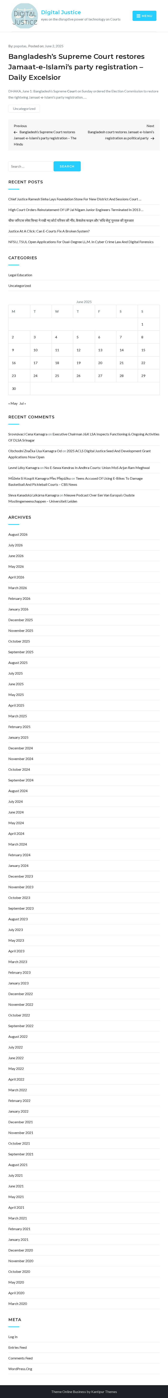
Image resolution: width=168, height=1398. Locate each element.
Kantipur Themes (104, 1391)
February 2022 (19, 1100)
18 (57, 363)
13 (100, 350)
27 (100, 375)
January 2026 (18, 609)
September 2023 (20, 908)
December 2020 (20, 1250)
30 (14, 388)
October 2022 (19, 1015)
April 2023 (16, 951)
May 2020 (16, 1282)
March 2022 (17, 1090)
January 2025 (18, 737)
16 (14, 363)
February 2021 (19, 1229)
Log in (13, 1337)
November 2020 (20, 1261)
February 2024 (19, 855)
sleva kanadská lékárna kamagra (33, 495)
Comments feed (20, 1358)
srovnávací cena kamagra (27, 434)
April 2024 (16, 833)
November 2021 (20, 1132)
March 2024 (17, 844)
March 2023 (17, 962)
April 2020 (16, 1293)
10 (35, 350)
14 (122, 350)
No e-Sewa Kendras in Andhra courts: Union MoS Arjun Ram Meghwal (97, 467)
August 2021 (18, 1165)
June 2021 (16, 1186)
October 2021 (19, 1143)
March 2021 (17, 1218)
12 (78, 350)
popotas (20, 46)
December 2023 (20, 876)
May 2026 (16, 566)
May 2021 (16, 1197)
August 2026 (18, 534)
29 (143, 375)
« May (13, 403)
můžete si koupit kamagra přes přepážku (39, 478)
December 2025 (20, 620)
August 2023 (18, 919)
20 (100, 363)
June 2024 (16, 812)
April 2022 (16, 1079)
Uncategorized (24, 108)
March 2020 (17, 1303)
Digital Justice (61, 12)
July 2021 (15, 1175)
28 (122, 375)
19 (78, 363)
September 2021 (20, 1154)
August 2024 (18, 791)
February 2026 (19, 598)
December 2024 (20, 748)
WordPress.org (20, 1369)
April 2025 (16, 705)
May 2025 (16, 694)
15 (143, 350)
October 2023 (19, 897)
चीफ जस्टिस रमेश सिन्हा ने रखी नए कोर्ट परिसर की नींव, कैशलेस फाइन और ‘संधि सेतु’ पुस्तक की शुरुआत (71, 220)
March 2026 (17, 588)
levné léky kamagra (23, 467)
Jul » (22, 403)
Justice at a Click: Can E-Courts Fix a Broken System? (49, 231)
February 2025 (19, 727)
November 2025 (20, 630)
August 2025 (18, 662)
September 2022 (20, 1026)
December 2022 (20, 994)
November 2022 (20, 1004)
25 (57, 375)
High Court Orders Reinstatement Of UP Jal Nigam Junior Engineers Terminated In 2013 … (76, 210)
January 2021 (18, 1239)
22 (143, 363)
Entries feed (17, 1347)
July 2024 (15, 801)
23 (14, 375)
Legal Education (20, 275)
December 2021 (20, 1122)
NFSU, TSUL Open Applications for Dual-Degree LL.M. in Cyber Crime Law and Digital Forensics (81, 242)
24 (35, 375)
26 (78, 375)
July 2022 (15, 1047)
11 (57, 350)
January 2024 (18, 865)
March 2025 (17, 716)
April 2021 (16, 1207)
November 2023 (20, 887)
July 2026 (15, 545)
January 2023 (18, 983)
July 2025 (15, 673)
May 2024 (16, 823)
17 (35, 363)
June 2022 (16, 1058)
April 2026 (16, 577)
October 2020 (19, 1271)
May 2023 (16, 940)
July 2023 (15, 929)
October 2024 (19, 769)
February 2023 (19, 972)
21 (122, 363)
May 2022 (16, 1068)
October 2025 (19, 641)
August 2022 (18, 1036)
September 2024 (20, 780)
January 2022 (18, 1111)
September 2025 (20, 652)
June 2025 (16, 684)
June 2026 (16, 556)
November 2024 (20, 759)
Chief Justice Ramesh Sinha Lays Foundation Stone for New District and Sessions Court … (74, 199)
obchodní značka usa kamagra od (35, 451)
